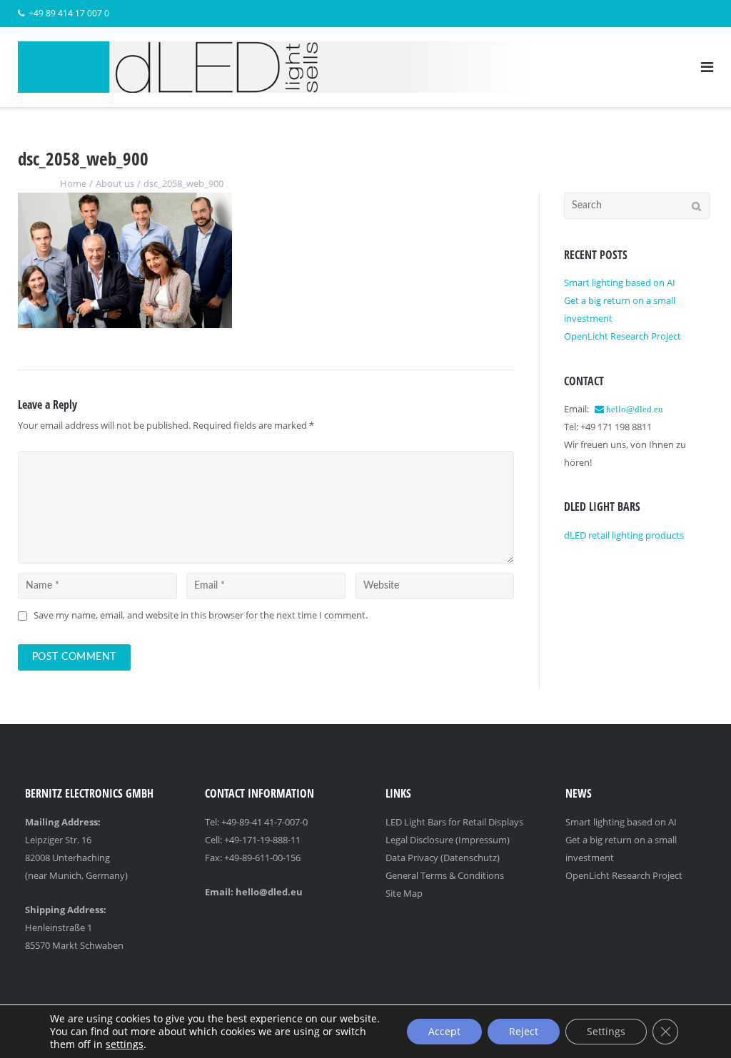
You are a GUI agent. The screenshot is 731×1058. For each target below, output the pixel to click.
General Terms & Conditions (444, 875)
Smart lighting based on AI (619, 282)
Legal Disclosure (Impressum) (447, 839)
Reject (523, 1031)
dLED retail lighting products (624, 535)
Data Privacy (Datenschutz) (442, 857)
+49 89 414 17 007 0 (69, 13)
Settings (606, 1031)
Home (73, 183)
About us (115, 183)
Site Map (404, 893)
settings (124, 1044)
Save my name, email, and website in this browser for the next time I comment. (201, 615)
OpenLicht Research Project (622, 336)
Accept (444, 1031)
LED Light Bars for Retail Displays (454, 821)
